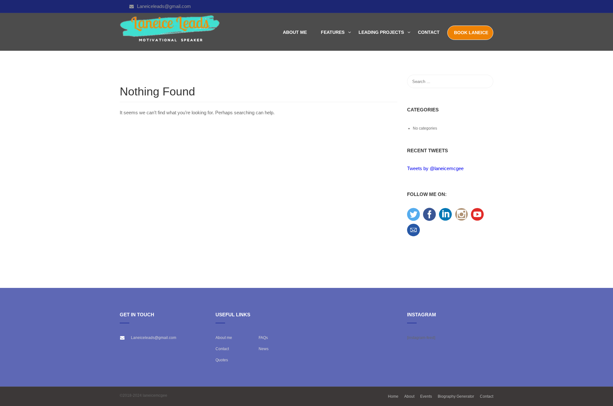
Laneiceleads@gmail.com (164, 6)
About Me (295, 32)
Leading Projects (381, 32)
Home (393, 396)
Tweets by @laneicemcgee (435, 168)
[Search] (485, 81)
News (264, 349)
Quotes (222, 360)
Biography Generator (456, 396)
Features (332, 32)
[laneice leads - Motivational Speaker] (170, 32)
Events (426, 396)
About (409, 396)
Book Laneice (471, 32)
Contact (429, 32)
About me (224, 337)
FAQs (263, 337)
